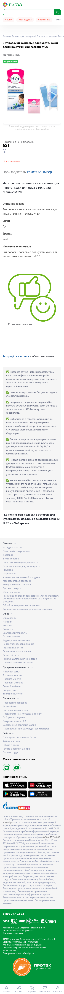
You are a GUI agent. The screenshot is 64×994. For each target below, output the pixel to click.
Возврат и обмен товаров (17, 584)
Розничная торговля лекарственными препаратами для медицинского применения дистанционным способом (31, 599)
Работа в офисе (11, 745)
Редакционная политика (16, 640)
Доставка (8, 555)
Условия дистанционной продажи (21, 577)
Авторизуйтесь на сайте (16, 356)
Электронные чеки (13, 694)
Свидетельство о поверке (17, 651)
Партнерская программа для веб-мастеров (26, 729)
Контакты (8, 629)
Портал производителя (15, 710)
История (7, 622)
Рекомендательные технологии (20, 659)
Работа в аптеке (11, 741)
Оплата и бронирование (16, 551)
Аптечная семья (11, 671)
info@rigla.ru (28, 953)
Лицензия (8, 570)
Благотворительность (15, 633)
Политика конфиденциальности (20, 562)
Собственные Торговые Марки (19, 725)
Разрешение (9, 573)
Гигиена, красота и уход (23, 36)
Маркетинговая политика (17, 581)
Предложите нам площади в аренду (22, 714)
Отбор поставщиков (14, 717)
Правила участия (12, 679)
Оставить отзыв (11, 636)
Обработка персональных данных (21, 605)
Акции (8, 19)
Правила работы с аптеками (18, 662)
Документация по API (14, 721)
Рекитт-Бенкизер (39, 172)
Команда (7, 625)
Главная (6, 36)
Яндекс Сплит (10, 62)
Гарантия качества (13, 647)
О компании (9, 618)
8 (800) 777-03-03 (51, 837)
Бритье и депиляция (46, 36)
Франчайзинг (10, 706)
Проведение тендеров (15, 703)
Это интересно (11, 558)
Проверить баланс (13, 682)
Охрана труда (10, 752)
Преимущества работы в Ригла (19, 737)
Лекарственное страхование (18, 644)
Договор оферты (12, 588)
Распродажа (25, 19)
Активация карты (12, 675)
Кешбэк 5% (44, 19)
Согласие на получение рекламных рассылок (27, 609)
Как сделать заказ (12, 547)
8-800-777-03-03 (13, 914)
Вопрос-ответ (10, 690)
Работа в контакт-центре (16, 749)
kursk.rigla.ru (9, 822)
